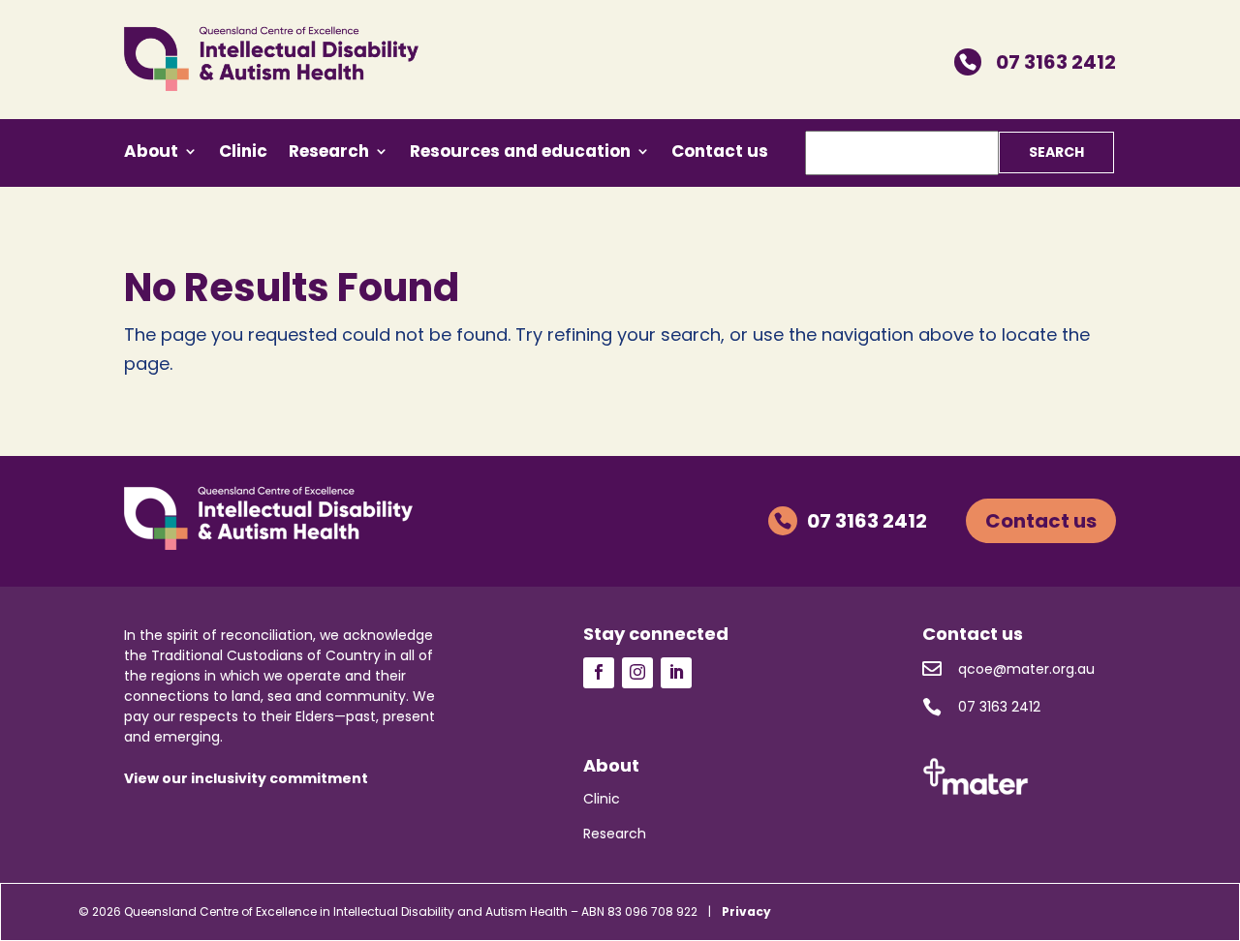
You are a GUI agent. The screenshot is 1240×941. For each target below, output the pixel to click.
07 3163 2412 (1037, 62)
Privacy (746, 911)
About (151, 153)
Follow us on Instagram (637, 672)
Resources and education (520, 153)
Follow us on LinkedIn (676, 672)
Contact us (719, 153)
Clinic (243, 153)
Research (329, 153)
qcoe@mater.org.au (1008, 668)
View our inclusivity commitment (246, 778)
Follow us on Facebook (598, 672)
